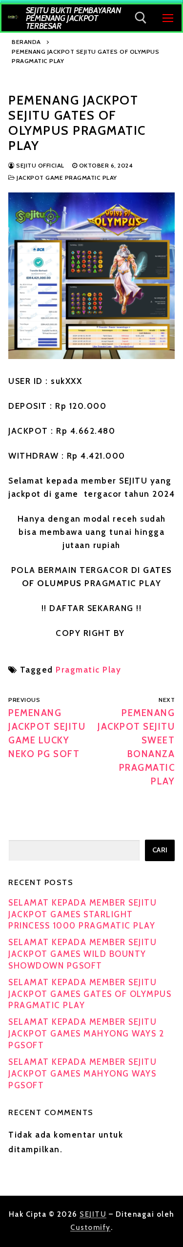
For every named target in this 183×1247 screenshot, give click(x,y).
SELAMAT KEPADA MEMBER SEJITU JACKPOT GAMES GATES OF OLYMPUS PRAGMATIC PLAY (89, 994)
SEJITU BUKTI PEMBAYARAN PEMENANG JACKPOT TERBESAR (73, 18)
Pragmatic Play (88, 670)
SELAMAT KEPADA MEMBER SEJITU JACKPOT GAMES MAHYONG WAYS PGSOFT (82, 1073)
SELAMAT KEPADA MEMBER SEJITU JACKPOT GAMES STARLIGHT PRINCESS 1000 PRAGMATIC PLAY (82, 914)
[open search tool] (140, 17)
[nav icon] (168, 17)
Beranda (26, 41)
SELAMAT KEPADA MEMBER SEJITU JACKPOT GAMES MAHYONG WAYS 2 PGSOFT (86, 1033)
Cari (160, 849)
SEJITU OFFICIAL (39, 165)
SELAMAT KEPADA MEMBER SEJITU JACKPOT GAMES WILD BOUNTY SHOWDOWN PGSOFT (82, 954)
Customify (90, 1227)
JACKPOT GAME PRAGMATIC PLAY (66, 177)
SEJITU (93, 1214)
